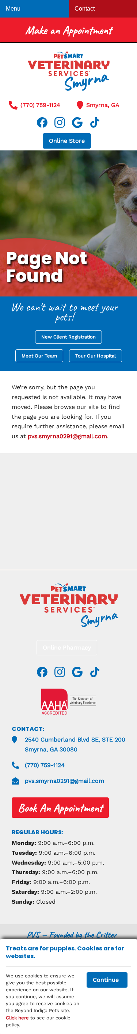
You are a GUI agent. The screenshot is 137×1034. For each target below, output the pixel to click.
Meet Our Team (39, 356)
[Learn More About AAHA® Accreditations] (68, 702)
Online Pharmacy (67, 647)
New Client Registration (68, 337)
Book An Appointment (60, 807)
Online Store (67, 140)
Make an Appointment (68, 30)
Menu (13, 8)
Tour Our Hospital (95, 356)
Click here (17, 1017)
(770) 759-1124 (40, 105)
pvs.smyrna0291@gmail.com (67, 436)
